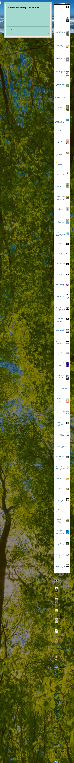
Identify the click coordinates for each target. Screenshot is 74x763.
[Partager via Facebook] (7, 27)
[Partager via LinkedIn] (14, 27)
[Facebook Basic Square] (55, 762)
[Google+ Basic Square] (59, 762)
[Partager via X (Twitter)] (11, 27)
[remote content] (28, 17)
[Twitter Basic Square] (57, 762)
